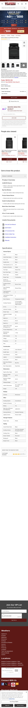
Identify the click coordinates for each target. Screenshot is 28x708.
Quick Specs (8, 227)
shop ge (14, 25)
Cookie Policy (12, 698)
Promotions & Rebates (6, 642)
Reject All (7, 705)
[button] (2, 3)
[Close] (26, 692)
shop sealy (20, 31)
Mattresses (4, 637)
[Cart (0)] (25, 3)
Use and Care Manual (10, 224)
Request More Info (15, 101)
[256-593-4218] (22, 3)
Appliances (3, 35)
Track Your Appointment (7, 651)
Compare (10, 161)
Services (3, 644)
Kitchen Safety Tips (9, 234)
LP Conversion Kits (9, 230)
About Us (3, 646)
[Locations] (18, 3)
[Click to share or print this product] (24, 42)
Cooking (8, 35)
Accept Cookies (20, 705)
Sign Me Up (14, 620)
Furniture (3, 635)
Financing (3, 647)
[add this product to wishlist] (24, 45)
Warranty (7, 240)
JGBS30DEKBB (7, 86)
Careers (3, 654)
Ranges (12, 35)
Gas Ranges (18, 35)
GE (7, 84)
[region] (14, 699)
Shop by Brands (5, 653)
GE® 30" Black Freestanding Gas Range (9, 150)
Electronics (4, 639)
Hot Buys (3, 640)
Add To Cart (14, 97)
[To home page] (10, 3)
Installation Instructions (10, 237)
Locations (3, 649)
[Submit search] (24, 8)
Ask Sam (14, 118)
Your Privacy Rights (14, 701)
